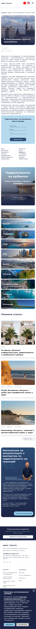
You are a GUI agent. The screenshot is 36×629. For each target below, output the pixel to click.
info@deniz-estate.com (11, 553)
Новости (5, 48)
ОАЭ (5, 254)
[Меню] (33, 3)
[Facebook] (10, 562)
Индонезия (5, 159)
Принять (9, 624)
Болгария (4, 150)
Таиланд (22, 155)
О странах (22, 154)
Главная (4, 12)
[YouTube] (24, 3)
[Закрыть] (34, 590)
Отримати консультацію (18, 536)
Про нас (21, 572)
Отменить (22, 624)
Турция (21, 157)
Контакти (22, 578)
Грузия (3, 154)
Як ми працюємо (25, 575)
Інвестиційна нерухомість (7, 577)
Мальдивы (8, 304)
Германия (4, 152)
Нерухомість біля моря (9, 582)
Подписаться (18, 139)
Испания (22, 149)
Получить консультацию (24, 513)
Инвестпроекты (7, 157)
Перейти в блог (28, 438)
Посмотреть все (18, 197)
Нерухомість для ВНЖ (9, 586)
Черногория (23, 159)
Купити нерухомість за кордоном (10, 573)
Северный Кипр (10, 284)
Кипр (21, 150)
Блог (9, 12)
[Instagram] (28, 3)
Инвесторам (5, 155)
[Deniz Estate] (6, 3)
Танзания (7, 294)
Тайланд (7, 274)
